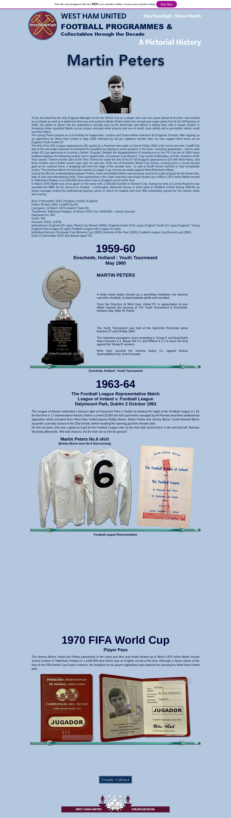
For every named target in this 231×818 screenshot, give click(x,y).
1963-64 (115, 384)
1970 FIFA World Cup (116, 640)
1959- (109, 248)
